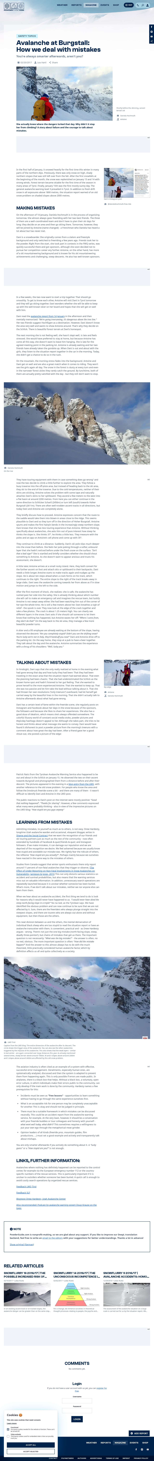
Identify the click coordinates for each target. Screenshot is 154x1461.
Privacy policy (141, 1458)
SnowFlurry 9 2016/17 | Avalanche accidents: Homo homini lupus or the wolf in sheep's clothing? (125, 1278)
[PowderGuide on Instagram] (151, 31)
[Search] (143, 5)
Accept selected (30, 1451)
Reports (76, 5)
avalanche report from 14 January (48, 316)
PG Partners (67, 1458)
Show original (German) (22, 1244)
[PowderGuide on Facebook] (151, 27)
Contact (53, 1458)
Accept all (31, 1445)
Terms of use (112, 1458)
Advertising (96, 1458)
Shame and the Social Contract (32, 835)
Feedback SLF (23, 1192)
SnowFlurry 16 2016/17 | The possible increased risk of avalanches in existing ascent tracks (24, 1278)
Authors (82, 1458)
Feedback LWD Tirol (26, 1186)
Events (105, 5)
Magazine (91, 5)
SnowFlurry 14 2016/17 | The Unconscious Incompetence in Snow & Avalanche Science (77, 1276)
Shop (116, 5)
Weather (62, 5)
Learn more (11, 1423)
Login (77, 1419)
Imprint (126, 1458)
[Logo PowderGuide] (14, 7)
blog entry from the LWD (81, 784)
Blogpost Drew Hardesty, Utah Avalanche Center (41, 1198)
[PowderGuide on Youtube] (151, 36)
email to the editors (52, 1238)
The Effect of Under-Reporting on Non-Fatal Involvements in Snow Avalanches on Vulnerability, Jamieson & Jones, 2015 (55, 870)
